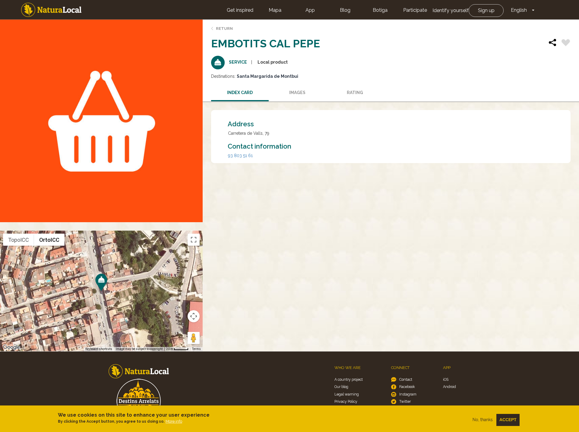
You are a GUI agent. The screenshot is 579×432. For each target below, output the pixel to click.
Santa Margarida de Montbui (267, 76)
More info (174, 421)
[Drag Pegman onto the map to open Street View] (194, 338)
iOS (445, 379)
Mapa (275, 10)
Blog (345, 10)
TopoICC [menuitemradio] (18, 240)
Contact (405, 379)
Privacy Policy (345, 401)
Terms (196, 349)
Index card (240, 92)
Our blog (341, 386)
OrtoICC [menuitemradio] (49, 240)
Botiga (380, 10)
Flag (566, 43)
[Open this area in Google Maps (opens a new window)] (11, 347)
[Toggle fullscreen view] (194, 240)
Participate (415, 10)
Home (51, 10)
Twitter (405, 401)
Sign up (486, 10)
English (519, 10)
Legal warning (346, 394)
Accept (508, 419)
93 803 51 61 (240, 155)
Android (449, 386)
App (310, 10)
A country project (348, 379)
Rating (355, 92)
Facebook (407, 386)
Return (224, 28)
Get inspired (240, 10)
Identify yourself (450, 10)
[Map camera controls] (194, 316)
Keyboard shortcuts (98, 349)
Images (297, 92)
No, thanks (483, 419)
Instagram (407, 394)
